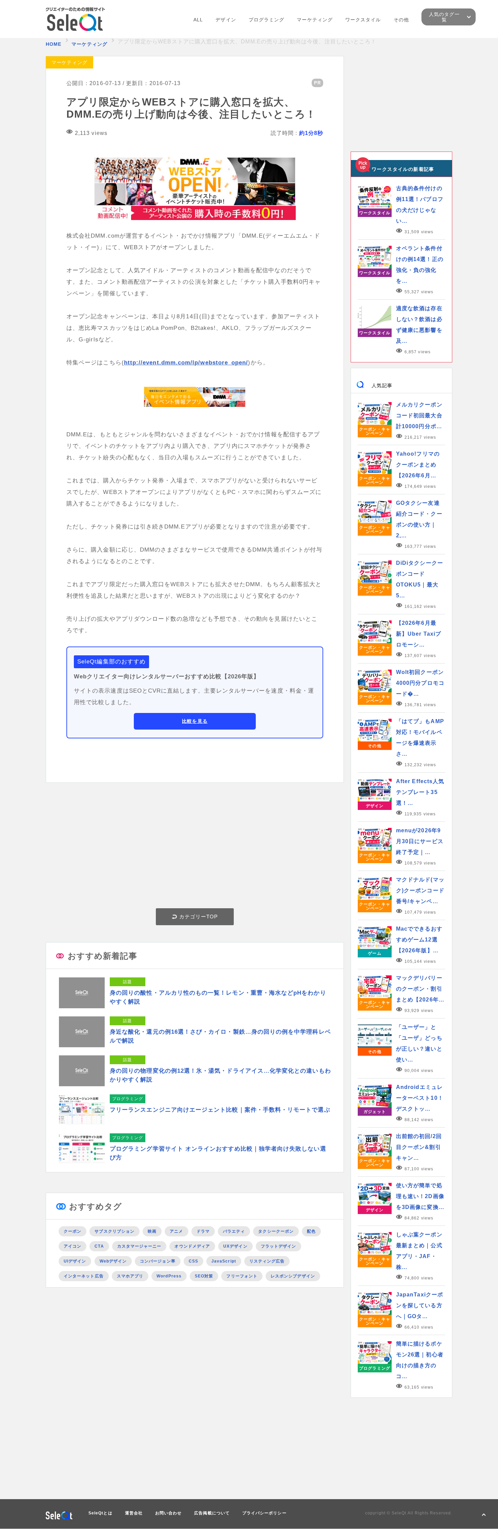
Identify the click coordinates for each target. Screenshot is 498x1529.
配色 (311, 1231)
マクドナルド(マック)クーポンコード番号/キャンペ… (420, 890)
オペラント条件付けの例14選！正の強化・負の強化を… (419, 264)
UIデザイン (75, 1261)
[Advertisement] (195, 847)
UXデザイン (235, 1246)
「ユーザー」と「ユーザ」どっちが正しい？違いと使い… (419, 1043)
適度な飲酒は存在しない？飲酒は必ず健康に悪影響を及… (419, 324)
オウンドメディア (192, 1246)
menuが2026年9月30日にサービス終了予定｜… (419, 841)
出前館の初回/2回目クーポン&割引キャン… (419, 1147)
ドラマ (203, 1231)
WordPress (169, 1276)
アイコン (72, 1246)
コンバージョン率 (157, 1261)
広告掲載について (212, 1513)
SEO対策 (204, 1276)
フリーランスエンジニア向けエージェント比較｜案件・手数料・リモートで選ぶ (220, 1110)
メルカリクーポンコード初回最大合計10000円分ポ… (419, 415)
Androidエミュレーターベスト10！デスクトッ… (419, 1098)
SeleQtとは (100, 1513)
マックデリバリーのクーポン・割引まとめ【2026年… (420, 988)
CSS (193, 1261)
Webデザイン (113, 1261)
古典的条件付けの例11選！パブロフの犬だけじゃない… (419, 204)
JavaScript (223, 1261)
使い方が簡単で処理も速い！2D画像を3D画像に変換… (420, 1196)
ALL (198, 19)
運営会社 (134, 1513)
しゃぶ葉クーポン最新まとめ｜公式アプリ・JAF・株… (419, 1251)
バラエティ (234, 1231)
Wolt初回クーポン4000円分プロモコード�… (420, 683)
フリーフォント (241, 1276)
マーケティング (315, 19)
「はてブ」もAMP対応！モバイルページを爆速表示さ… (420, 737)
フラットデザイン (278, 1246)
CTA (99, 1246)
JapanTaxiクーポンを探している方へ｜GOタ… (419, 1305)
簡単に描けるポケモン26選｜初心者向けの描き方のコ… (419, 1360)
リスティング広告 (267, 1261)
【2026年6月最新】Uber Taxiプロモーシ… (418, 634)
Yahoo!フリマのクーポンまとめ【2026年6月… (418, 464)
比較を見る (194, 721)
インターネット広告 (84, 1276)
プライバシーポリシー (264, 1513)
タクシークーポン (276, 1231)
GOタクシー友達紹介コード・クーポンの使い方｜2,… (419, 519)
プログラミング (267, 19)
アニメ (176, 1231)
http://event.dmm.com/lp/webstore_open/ (186, 362)
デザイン (225, 19)
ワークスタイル (363, 19)
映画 (152, 1231)
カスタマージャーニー (139, 1246)
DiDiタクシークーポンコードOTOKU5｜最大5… (419, 579)
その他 (401, 19)
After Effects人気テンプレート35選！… (420, 792)
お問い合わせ (168, 1513)
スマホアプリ (130, 1276)
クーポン (72, 1231)
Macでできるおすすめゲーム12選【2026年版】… (419, 939)
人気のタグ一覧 (444, 17)
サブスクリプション (114, 1231)
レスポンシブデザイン (293, 1276)
